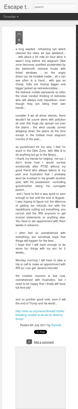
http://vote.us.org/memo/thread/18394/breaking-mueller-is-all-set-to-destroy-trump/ (40, 315)
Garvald (56, 325)
